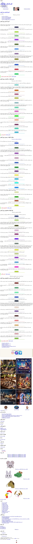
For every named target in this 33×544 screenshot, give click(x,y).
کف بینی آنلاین (27, 409)
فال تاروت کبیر (4, 503)
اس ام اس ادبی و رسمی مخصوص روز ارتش (8, 19)
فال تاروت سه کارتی (5, 505)
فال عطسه (3, 532)
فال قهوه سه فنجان (3, 428)
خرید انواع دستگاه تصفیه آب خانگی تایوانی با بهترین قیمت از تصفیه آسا (12, 516)
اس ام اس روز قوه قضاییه (6, 417)
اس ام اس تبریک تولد (5, 344)
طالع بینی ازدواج (16, 409)
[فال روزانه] (24, 373)
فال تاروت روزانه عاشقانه (5, 511)
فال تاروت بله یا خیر (5, 512)
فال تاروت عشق (4, 510)
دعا (0, 440)
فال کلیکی (1, 443)
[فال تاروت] (8, 373)
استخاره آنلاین (4, 6)
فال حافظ (1, 526)
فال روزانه (3, 4)
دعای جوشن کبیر (2, 439)
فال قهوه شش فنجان (3, 429)
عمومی (1, 410)
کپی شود (16, 27)
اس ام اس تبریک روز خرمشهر (6, 343)
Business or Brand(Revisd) (5, 517)
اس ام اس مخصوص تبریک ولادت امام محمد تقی (9, 346)
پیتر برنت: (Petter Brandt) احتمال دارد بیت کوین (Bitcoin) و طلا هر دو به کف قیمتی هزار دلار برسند (15, 518)
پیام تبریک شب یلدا (3, 528)
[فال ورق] (24, 404)
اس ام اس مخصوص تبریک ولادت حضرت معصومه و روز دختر (10, 416)
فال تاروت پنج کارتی (5, 507)
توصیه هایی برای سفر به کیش (6, 519)
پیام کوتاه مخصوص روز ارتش (6, 18)
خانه (2, 2)
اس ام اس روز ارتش (6, 3)
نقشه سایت (8, 539)
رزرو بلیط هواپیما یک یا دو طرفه (6, 520)
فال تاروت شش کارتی (5, 508)
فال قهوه (6, 409)
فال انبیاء (1, 424)
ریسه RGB (3, 450)
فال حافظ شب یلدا (3, 527)
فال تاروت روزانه (4, 502)
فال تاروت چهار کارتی (5, 506)
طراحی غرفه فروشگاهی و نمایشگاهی (7, 521)
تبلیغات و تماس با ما (5, 7)
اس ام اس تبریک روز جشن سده (6, 413)
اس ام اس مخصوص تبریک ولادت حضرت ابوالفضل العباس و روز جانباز (12, 415)
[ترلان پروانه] (16, 10)
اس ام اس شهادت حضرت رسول (6, 414)
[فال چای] (8, 404)
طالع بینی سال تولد (3, 499)
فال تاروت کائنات (4, 504)
